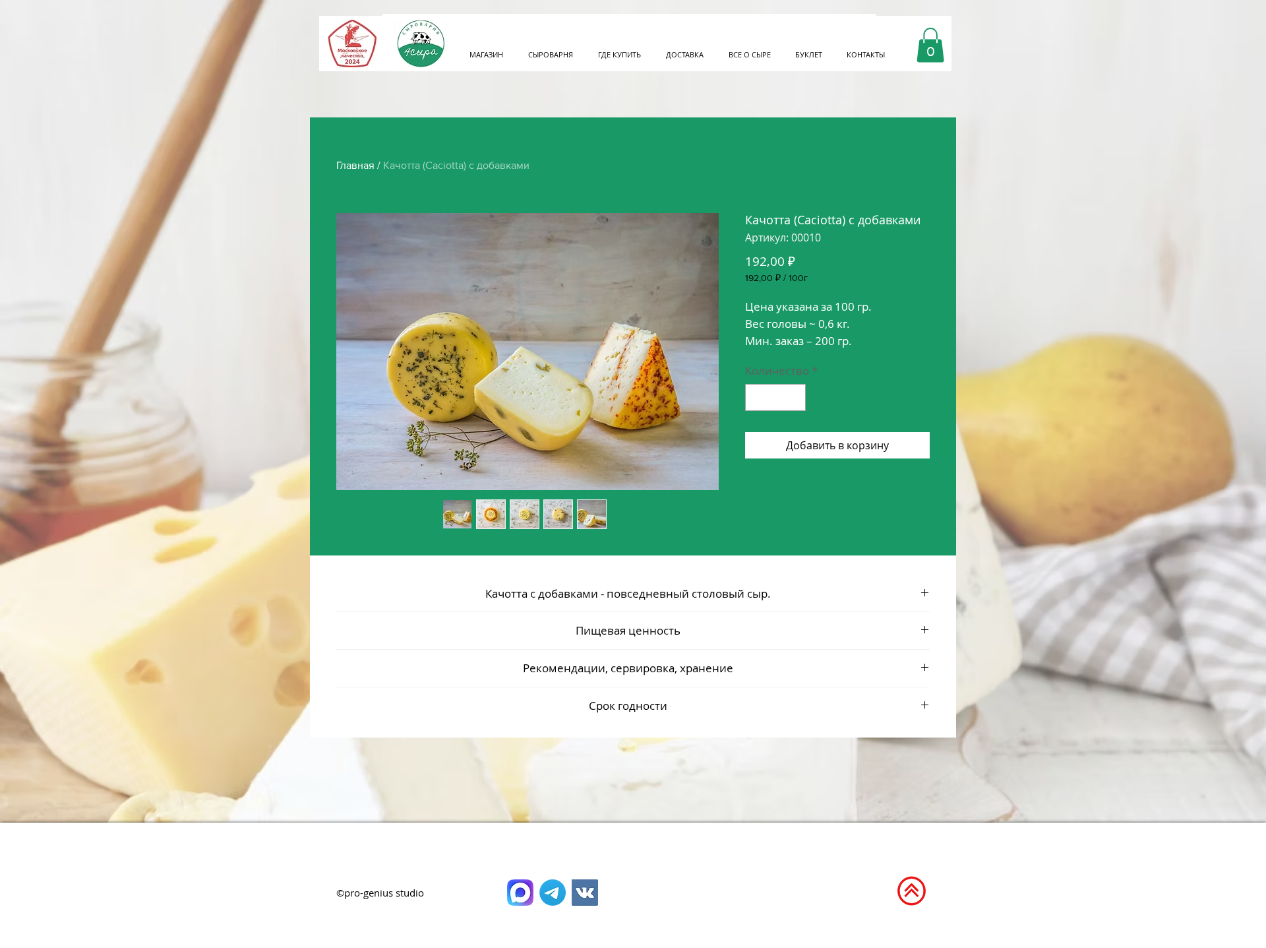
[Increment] (794, 398)
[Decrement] (757, 398)
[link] (930, 45)
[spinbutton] (776, 398)
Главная (355, 165)
